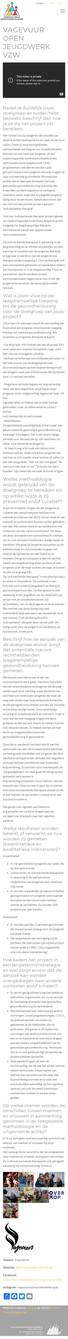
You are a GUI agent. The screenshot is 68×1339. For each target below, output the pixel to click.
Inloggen (40, 3)
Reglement (20, 1312)
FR (51, 3)
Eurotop (31, 1307)
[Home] (12, 11)
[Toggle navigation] (62, 11)
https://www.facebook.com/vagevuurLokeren (33, 1279)
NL (60, 3)
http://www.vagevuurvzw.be (33, 1267)
